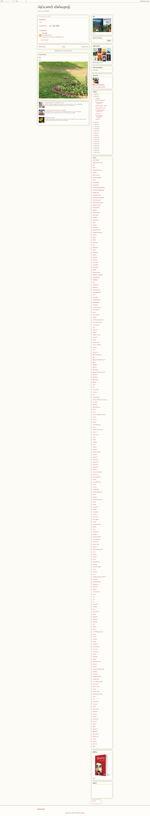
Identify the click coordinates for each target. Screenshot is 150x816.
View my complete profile (99, 87)
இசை (94, 357)
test (40, 57)
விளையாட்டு (95, 719)
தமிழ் (94, 529)
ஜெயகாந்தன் (96, 733)
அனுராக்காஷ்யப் (96, 342)
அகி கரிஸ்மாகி (96, 309)
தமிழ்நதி (95, 534)
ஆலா (94, 349)
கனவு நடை (98, 113)
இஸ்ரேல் (94, 382)
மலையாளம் (95, 649)
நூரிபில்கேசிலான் (96, 581)
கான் (94, 444)
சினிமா (94, 501)
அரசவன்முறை (96, 324)
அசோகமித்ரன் (96, 314)
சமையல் (95, 487)
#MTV (94, 180)
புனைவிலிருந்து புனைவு (98, 631)
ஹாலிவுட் (95, 741)
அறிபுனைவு (95, 329)
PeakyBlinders (96, 277)
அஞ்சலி (94, 317)
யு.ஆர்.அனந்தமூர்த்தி (97, 681)
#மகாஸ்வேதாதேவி (97, 200)
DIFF (94, 222)
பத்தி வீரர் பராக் (96, 591)
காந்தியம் (95, 442)
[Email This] (53, 26)
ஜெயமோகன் (96, 736)
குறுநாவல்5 (95, 467)
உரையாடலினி (96, 389)
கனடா (94, 427)
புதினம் (94, 626)
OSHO (94, 270)
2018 (95, 128)
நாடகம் (94, 569)
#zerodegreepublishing (98, 197)
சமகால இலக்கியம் (97, 482)
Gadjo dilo (95, 227)
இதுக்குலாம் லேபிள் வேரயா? (99, 359)
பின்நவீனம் (95, 619)
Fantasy (95, 225)
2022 (95, 96)
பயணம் (94, 594)
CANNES (95, 217)
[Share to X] (55, 26)
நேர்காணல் (95, 586)
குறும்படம (95, 469)
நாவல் (94, 574)
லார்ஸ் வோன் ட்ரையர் (97, 694)
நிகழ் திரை (95, 579)
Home (63, 46)
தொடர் (94, 559)
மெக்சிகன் (95, 674)
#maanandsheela (97, 177)
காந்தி (94, 439)
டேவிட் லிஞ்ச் (95, 519)
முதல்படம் (95, 664)
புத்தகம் (94, 629)
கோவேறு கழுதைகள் (100, 100)
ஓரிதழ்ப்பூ (95, 404)
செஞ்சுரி (94, 509)
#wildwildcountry (97, 195)
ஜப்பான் (94, 724)
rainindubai (95, 284)
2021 (95, 122)
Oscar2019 (95, 267)
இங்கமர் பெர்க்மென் (97, 354)
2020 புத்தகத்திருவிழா (98, 202)
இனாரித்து (95, 377)
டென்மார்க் (95, 516)
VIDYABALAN (96, 302)
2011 (95, 143)
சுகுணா (94, 504)
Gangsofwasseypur (97, 232)
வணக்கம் (97, 119)
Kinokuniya (95, 242)
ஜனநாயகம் (95, 729)
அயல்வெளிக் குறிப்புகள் (98, 319)
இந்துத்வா (95, 364)
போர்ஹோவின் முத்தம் (50, 117)
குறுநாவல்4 (95, 464)
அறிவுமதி (95, 337)
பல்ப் (94, 596)
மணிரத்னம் (95, 644)
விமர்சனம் (95, 711)
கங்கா (94, 412)
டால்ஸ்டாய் (95, 514)
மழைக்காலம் (96, 651)
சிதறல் (94, 494)
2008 (95, 150)
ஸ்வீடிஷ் (94, 739)
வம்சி (94, 696)
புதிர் (94, 624)
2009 (95, 148)
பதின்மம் (95, 589)
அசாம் (94, 312)
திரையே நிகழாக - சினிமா (101, 105)
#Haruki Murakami (97, 170)
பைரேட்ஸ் (95, 639)
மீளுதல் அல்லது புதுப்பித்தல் (98, 116)
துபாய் (94, 551)
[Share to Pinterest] (58, 26)
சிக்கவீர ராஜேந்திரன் (97, 492)
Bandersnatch (96, 212)
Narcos (94, 255)
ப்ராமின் (94, 641)
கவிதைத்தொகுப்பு (97, 424)
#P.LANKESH (96, 182)
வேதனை (95, 721)
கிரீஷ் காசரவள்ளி (97, 452)
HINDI (94, 240)
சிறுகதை (95, 497)
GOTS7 (94, 235)
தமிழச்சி (95, 526)
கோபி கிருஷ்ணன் (97, 477)
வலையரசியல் (96, 701)
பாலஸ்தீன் (95, 606)
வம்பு (94, 699)
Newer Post (42, 46)
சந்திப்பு (94, 479)
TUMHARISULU (97, 299)
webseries (95, 304)
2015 (95, 135)
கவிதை (94, 422)
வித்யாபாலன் (96, 709)
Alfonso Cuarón (96, 205)
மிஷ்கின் (94, 659)
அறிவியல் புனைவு (97, 334)
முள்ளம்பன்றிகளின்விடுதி (98, 669)
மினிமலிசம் (95, 656)
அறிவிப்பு (95, 332)
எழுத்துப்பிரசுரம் (96, 397)
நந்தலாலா (95, 564)
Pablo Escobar (96, 272)
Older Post (85, 46)
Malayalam (95, 247)
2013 (95, 139)
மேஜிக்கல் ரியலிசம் (97, 676)
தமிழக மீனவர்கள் (97, 524)
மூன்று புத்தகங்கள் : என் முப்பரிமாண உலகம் (54, 102)
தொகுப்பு (95, 556)
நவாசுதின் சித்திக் (97, 566)
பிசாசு (94, 609)
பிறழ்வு (94, 614)
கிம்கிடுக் (95, 449)
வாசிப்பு (94, 706)
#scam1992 (96, 185)
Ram (43, 33)
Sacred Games (96, 290)
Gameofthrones (96, 230)
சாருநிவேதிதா (96, 489)
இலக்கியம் (95, 374)
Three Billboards (97, 292)
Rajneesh (95, 287)
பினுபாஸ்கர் (95, 616)
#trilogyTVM (96, 192)
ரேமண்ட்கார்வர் (96, 691)
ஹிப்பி (94, 746)
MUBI (94, 250)
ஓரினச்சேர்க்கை (96, 407)
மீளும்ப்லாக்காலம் (96, 661)
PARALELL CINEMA (98, 275)
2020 (95, 124)
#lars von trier (96, 175)
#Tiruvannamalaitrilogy (98, 190)
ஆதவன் (95, 347)
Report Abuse (41, 809)
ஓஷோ (94, 409)
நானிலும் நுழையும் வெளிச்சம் (99, 576)
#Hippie (94, 172)
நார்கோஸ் (95, 571)
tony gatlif (95, 297)
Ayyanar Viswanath (99, 84)
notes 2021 (95, 262)
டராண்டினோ (95, 512)
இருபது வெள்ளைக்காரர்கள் (99, 372)
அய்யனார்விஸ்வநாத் (97, 322)
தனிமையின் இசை (97, 536)
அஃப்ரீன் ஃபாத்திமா (97, 307)
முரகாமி (94, 666)
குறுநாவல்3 (95, 462)
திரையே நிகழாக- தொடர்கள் (99, 103)
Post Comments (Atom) (66, 50)
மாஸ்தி (94, 654)
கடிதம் (94, 417)
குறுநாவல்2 (95, 459)
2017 (95, 130)
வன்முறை (95, 704)
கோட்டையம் (95, 474)
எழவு (94, 394)
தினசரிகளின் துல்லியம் (98, 549)
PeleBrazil (95, 279)
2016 (95, 133)
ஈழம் (94, 387)
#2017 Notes (96, 160)
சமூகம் (94, 484)
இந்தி (94, 362)
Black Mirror (96, 215)
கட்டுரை (94, 419)
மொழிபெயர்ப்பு (96, 679)
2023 (95, 94)
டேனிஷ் (94, 522)
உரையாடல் (95, 392)
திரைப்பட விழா (96, 544)
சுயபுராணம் (95, 507)
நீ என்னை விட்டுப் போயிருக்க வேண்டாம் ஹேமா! (55, 110)
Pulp (94, 282)
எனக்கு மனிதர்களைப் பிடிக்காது (100, 399)
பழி (93, 601)
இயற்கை (95, 367)
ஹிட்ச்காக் (95, 744)
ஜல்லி (94, 726)
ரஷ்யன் (94, 689)
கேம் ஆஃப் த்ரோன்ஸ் (97, 472)
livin (94, 245)
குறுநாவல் (95, 457)
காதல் (94, 437)
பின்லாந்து (95, 621)
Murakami (95, 252)
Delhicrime (95, 220)
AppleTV (95, 210)
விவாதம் (95, 716)
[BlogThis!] (54, 26)
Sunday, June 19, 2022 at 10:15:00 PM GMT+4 (53, 37)
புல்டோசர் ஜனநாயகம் (100, 108)
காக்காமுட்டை (96, 434)
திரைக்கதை (95, 541)
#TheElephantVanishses (99, 187)
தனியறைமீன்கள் (96, 539)
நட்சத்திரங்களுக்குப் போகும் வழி (100, 110)
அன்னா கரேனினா (97, 344)
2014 (95, 137)
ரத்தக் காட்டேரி (96, 686)
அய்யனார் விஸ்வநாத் (54, 6)
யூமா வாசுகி (95, 684)
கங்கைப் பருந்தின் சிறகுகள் (99, 414)
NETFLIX (95, 257)
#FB (94, 165)
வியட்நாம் (95, 714)
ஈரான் (94, 384)
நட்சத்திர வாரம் (96, 561)
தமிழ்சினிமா (95, 531)
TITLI (94, 294)
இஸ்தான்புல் (95, 379)
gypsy (94, 237)
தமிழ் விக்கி (95, 70)
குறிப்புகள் (95, 454)
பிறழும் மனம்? (96, 611)
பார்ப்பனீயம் (95, 604)
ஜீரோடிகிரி (95, 731)
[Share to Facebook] (57, 26)
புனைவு (94, 634)
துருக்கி (94, 554)
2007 (95, 152)
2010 (95, 145)
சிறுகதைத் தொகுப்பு (97, 499)
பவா (94, 599)
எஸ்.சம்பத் (95, 402)
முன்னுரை (95, 671)
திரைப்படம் (95, 546)
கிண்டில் (94, 447)
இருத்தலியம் (95, 369)
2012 (95, 141)
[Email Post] (50, 25)
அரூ (94, 327)
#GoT (94, 167)
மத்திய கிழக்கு (96, 646)
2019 (95, 126)
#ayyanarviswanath (97, 162)
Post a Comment (44, 40)
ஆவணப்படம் (96, 352)
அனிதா (94, 339)
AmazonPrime (96, 207)
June (97, 98)
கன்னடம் (95, 432)
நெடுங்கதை (95, 584)
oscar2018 (95, 265)
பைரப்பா (94, 636)
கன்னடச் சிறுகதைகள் (98, 429)
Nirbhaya (95, 260)
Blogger (82, 812)
